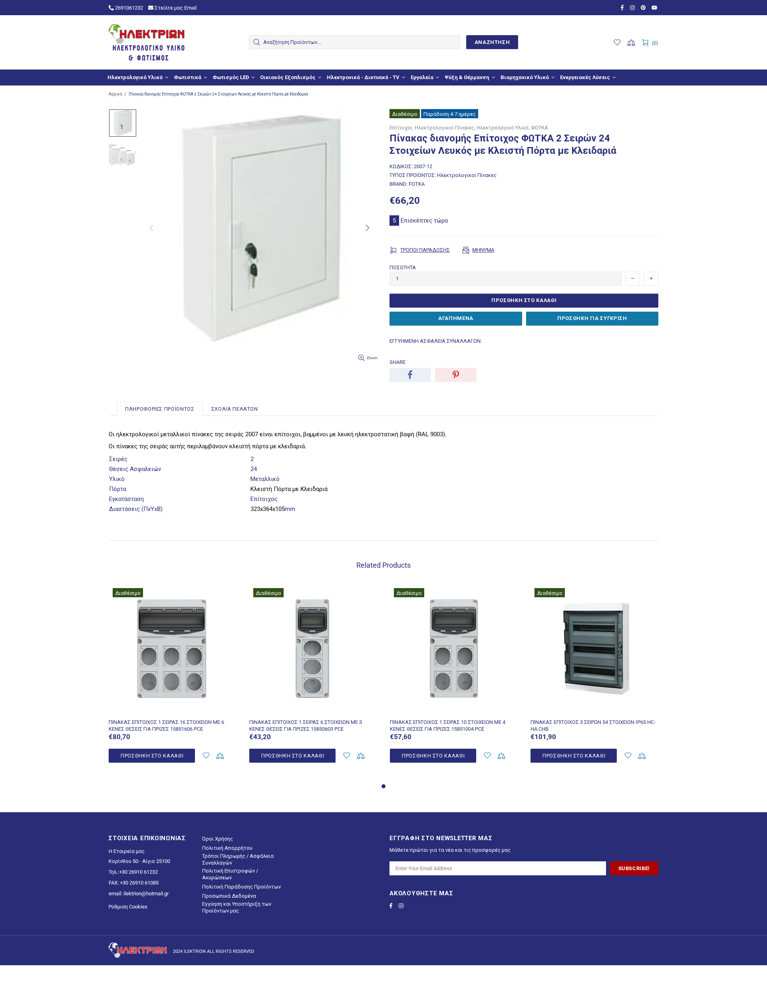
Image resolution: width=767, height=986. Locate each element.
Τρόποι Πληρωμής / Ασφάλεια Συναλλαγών (238, 859)
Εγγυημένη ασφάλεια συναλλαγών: (435, 341)
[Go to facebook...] (623, 8)
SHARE (397, 362)
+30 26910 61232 (138, 872)
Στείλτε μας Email (175, 8)
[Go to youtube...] (655, 8)
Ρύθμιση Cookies (128, 907)
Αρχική (115, 94)
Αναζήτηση (492, 42)
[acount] (206, 756)
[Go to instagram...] (633, 8)
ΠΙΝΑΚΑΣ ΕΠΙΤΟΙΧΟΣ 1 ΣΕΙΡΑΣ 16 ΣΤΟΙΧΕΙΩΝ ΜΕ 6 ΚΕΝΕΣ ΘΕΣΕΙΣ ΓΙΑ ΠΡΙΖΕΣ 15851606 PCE (166, 725)
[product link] (173, 595)
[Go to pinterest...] (644, 8)
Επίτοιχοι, (401, 128)
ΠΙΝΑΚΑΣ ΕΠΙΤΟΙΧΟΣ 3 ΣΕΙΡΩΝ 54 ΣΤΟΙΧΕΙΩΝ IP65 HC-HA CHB (593, 725)
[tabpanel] (173, 682)
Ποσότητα (402, 267)
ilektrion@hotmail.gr (146, 894)
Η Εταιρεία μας (127, 851)
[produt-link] (173, 709)
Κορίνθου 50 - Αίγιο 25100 (139, 861)
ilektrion (147, 42)
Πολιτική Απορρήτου (227, 848)
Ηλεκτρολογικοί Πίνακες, (445, 128)
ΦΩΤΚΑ (539, 128)
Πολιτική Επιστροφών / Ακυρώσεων (230, 874)
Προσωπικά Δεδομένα (229, 896)
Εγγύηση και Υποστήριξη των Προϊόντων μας (236, 907)
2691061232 (128, 8)
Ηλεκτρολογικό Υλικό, (503, 128)
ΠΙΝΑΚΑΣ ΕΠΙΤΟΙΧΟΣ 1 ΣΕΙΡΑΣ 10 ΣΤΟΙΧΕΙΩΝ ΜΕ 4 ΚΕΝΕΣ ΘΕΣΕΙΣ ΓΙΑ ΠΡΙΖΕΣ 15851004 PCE (447, 725)
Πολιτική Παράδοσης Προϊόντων (241, 887)
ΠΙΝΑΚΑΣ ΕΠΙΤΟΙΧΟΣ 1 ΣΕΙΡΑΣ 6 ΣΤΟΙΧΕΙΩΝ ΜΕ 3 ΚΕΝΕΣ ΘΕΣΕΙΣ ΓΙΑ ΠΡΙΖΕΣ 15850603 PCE (305, 725)
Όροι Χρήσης (217, 839)
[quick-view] (226, 595)
